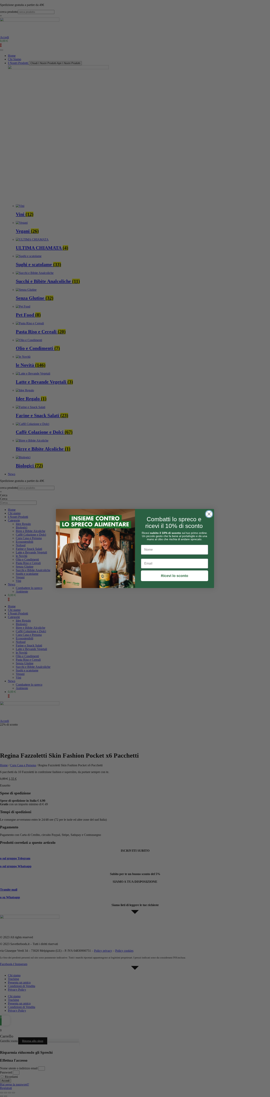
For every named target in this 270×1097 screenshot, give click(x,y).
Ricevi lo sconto (174, 576)
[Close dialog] (209, 514)
